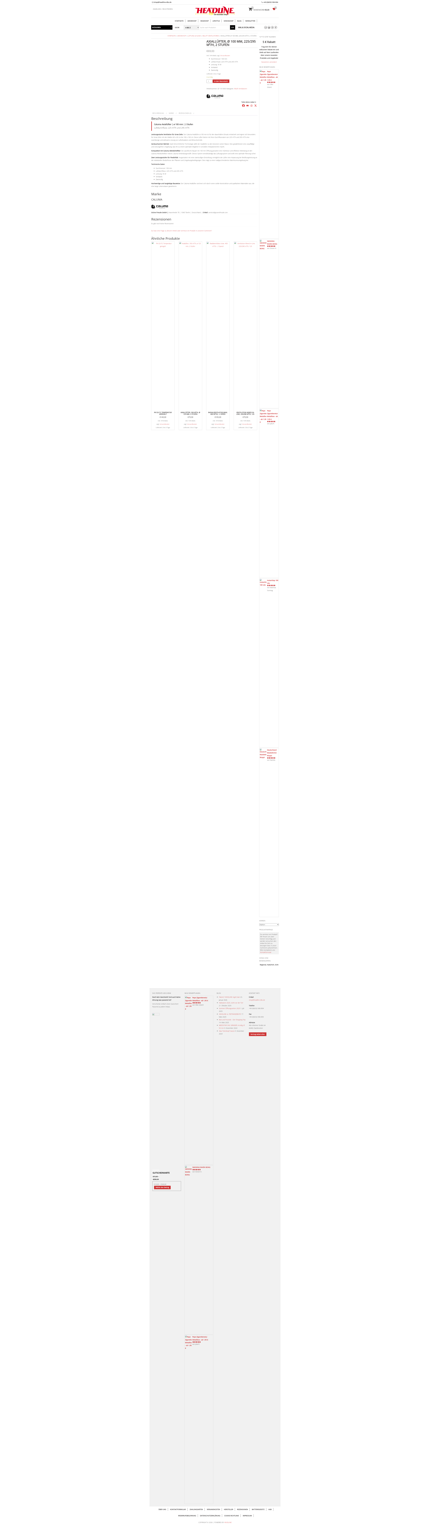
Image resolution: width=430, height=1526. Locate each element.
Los (232, 27)
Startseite (179, 21)
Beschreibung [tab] (158, 113)
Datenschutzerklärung (210, 1516)
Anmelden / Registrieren (163, 9)
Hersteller (228, 1509)
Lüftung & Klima (194, 36)
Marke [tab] (171, 113)
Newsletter (250, 21)
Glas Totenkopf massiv (227, 1031)
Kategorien (156, 27)
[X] (255, 105)
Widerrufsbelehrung (187, 1516)
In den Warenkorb (221, 81)
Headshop (204, 21)
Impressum (247, 1516)
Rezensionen (242, 1509)
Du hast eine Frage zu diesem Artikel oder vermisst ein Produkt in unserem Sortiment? (181, 231)
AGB (270, 1509)
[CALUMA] (214, 96)
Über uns (162, 1509)
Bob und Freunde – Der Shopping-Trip (232, 1020)
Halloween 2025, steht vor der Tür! (231, 1003)
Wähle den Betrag (162, 1187)
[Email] (247, 105)
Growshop (191, 21)
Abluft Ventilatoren (210, 36)
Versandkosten (225, 56)
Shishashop (228, 21)
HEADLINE (228, 1522)
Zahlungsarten (196, 1509)
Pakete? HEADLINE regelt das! (229, 997)
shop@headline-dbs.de (257, 1000)
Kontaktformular (265, 952)
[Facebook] (243, 105)
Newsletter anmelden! (269, 62)
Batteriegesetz (258, 1509)
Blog (239, 21)
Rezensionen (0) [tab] (185, 113)
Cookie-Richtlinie (231, 1516)
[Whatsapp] (251, 105)
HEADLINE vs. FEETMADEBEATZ (230, 1014)
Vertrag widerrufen (257, 1034)
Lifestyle (216, 21)
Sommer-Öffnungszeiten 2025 (229, 1008)
